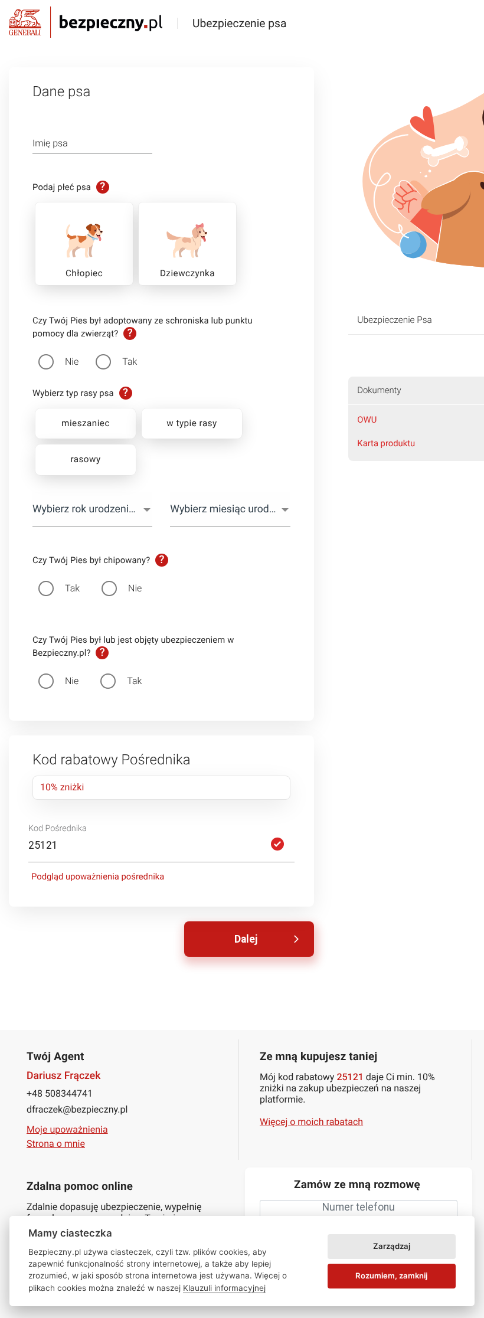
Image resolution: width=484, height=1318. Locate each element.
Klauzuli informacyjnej (224, 1288)
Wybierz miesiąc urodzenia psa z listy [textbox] (230, 509)
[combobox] (92, 509)
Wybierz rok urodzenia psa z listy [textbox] (92, 509)
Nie (72, 361)
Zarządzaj (391, 1246)
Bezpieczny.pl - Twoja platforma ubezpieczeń (85, 22)
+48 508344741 (60, 1093)
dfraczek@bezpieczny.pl (77, 1109)
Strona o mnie (56, 1143)
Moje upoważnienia (67, 1129)
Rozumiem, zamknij (391, 1275)
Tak (129, 361)
